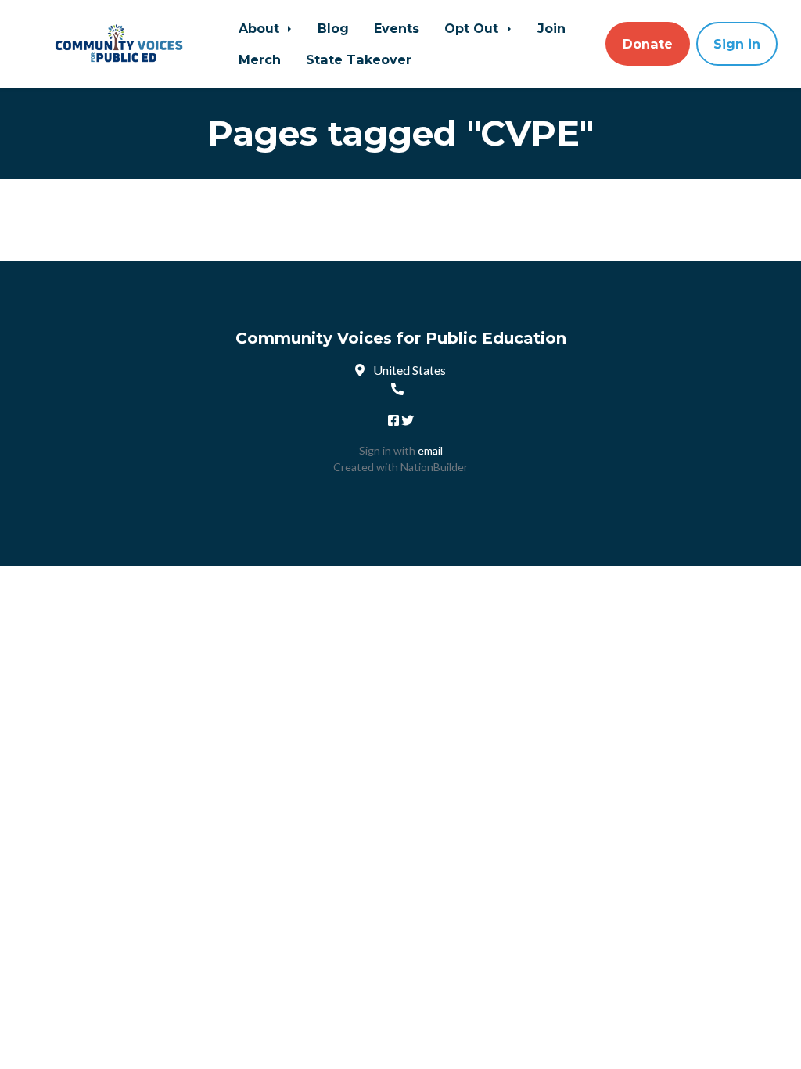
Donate (648, 44)
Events (396, 28)
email (430, 450)
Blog (333, 28)
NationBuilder (434, 466)
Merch (260, 59)
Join (551, 28)
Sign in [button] (736, 44)
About (261, 28)
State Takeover (358, 59)
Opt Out (473, 28)
